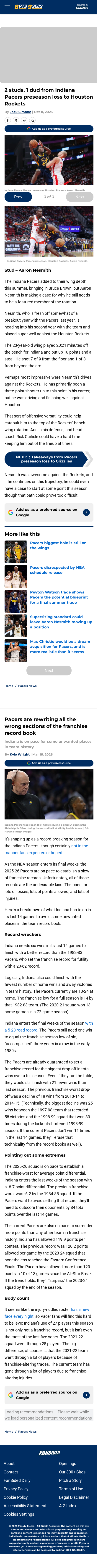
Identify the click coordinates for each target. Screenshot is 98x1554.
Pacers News (27, 686)
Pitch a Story (70, 1480)
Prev (18, 196)
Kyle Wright (20, 754)
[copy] (32, 120)
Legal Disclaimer (74, 1497)
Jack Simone (20, 112)
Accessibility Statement (25, 1505)
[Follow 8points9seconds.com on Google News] (86, 512)
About (9, 1463)
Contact (11, 1472)
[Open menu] (7, 7)
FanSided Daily (17, 1480)
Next (79, 196)
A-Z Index (67, 1505)
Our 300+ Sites (72, 1472)
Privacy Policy (16, 1488)
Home (9, 686)
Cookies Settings (19, 1514)
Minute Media (26, 1526)
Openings (67, 1463)
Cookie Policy (16, 1497)
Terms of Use (71, 1488)
